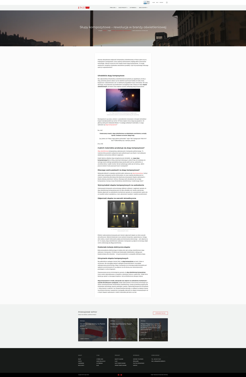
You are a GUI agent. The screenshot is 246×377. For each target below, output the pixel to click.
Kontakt (161, 2)
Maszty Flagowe (119, 359)
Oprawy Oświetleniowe (120, 365)
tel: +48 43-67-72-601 (156, 359)
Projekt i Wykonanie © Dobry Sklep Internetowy (159, 374)
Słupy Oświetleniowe (127, 30)
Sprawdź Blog (160, 313)
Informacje (105, 30)
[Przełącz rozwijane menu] (116, 7)
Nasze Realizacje (100, 361)
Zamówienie (81, 363)
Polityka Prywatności (138, 363)
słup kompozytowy (137, 173)
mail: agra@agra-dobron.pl (158, 361)
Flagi (116, 361)
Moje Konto (81, 365)
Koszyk (80, 361)
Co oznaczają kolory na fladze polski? (92, 325)
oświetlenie (113, 30)
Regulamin (136, 361)
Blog (157, 2)
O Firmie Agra (99, 359)
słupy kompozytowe (119, 30)
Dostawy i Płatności (138, 359)
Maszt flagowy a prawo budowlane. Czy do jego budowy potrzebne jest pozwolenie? (151, 327)
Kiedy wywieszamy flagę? (121, 324)
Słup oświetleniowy (103, 151)
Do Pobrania (99, 363)
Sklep (153, 2)
